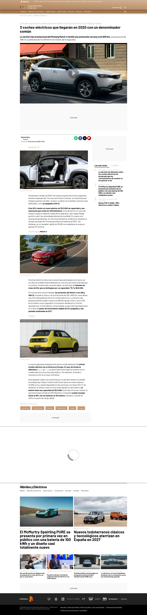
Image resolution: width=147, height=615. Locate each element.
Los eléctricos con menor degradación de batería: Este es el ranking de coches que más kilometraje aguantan (113, 575)
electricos (25, 408)
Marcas (23, 11)
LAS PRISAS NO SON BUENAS (29, 571)
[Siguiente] (126, 1)
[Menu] (125, 11)
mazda (72, 408)
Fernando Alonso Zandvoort (79, 1)
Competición (61, 11)
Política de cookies (85, 607)
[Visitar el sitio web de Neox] (63, 599)
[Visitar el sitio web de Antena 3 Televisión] (49, 599)
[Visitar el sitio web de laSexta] (56, 599)
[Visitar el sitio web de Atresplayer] (114, 599)
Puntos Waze (67, 1)
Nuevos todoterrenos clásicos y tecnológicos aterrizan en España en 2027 (99, 535)
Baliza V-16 (43, 1)
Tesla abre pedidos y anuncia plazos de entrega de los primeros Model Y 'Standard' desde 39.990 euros (86, 575)
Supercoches (50, 11)
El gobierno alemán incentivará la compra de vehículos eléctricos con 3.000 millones (58, 576)
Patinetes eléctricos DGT (95, 1)
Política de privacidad (73, 607)
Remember (87, 11)
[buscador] (125, 8)
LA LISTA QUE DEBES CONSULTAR (111, 571)
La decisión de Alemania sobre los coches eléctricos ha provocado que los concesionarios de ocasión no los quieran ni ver (110, 176)
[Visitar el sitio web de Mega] (77, 599)
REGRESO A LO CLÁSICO (81, 528)
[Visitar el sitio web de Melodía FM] (105, 599)
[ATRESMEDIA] (27, 599)
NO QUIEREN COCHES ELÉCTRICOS (109, 170)
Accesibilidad (83, 610)
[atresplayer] (116, 8)
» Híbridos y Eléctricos (40, 15)
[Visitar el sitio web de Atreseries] (84, 599)
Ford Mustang (34, 231)
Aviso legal (63, 607)
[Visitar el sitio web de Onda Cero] (91, 599)
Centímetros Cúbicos (26, 15)
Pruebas (79, 11)
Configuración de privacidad (114, 607)
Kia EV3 (36, 1)
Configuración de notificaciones (69, 610)
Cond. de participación (98, 607)
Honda (81, 408)
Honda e (31, 316)
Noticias (71, 11)
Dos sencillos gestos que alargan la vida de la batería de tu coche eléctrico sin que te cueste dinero (32, 575)
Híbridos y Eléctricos (36, 11)
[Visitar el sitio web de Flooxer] (124, 599)
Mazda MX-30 (33, 147)
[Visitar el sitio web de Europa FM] (98, 599)
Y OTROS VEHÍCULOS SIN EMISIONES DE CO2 (59, 572)
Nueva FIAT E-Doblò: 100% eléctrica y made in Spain (109, 204)
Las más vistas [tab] (100, 165)
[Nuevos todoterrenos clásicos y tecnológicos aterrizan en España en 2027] (100, 512)
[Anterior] (33, 1)
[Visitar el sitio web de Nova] (70, 599)
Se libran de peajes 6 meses (54, 1)
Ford (46, 369)
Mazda (40, 369)
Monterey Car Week (104, 184)
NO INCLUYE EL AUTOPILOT (82, 571)
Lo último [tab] (115, 165)
